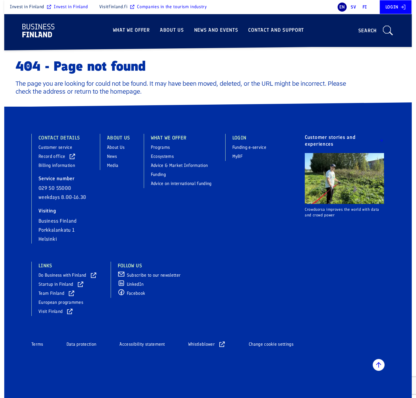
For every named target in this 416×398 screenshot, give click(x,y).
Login (391, 7)
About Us (172, 30)
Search (367, 30)
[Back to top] (379, 365)
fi (365, 7)
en (342, 7)
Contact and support (276, 30)
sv (353, 7)
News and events (216, 30)
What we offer (131, 30)
